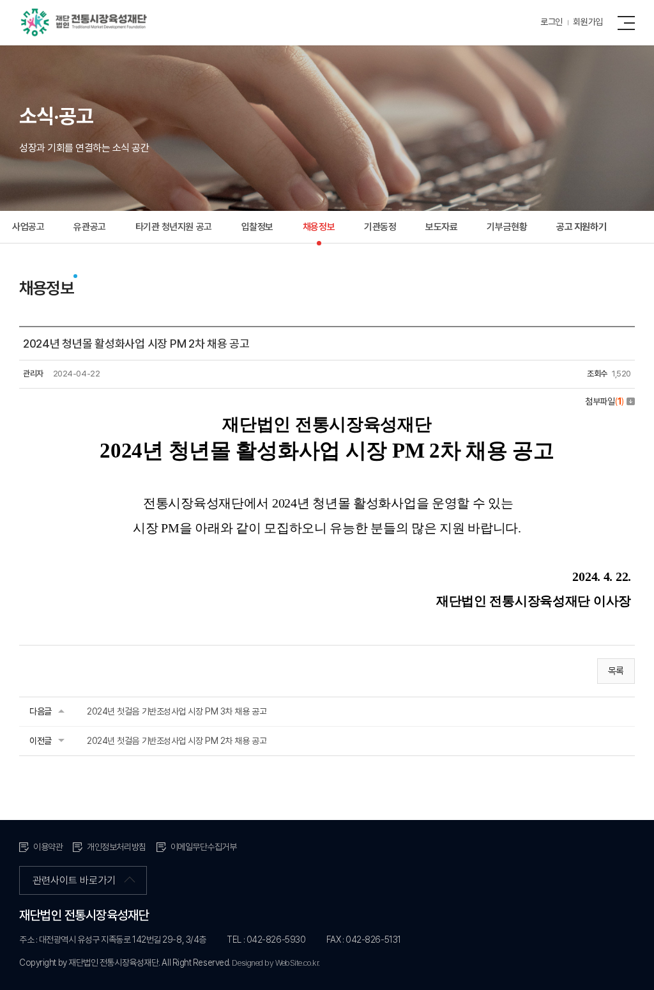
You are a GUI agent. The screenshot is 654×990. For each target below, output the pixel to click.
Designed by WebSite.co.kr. (275, 963)
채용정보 (319, 227)
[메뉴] (629, 22)
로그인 (551, 22)
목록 (616, 671)
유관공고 (89, 227)
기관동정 (380, 227)
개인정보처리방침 (116, 847)
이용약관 (48, 847)
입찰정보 (257, 227)
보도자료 (441, 227)
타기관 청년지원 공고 (173, 227)
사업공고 (28, 227)
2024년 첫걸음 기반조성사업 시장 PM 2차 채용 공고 (176, 741)
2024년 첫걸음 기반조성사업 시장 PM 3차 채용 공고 (176, 711)
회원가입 (588, 22)
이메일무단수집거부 (204, 847)
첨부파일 (604, 401)
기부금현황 (507, 227)
